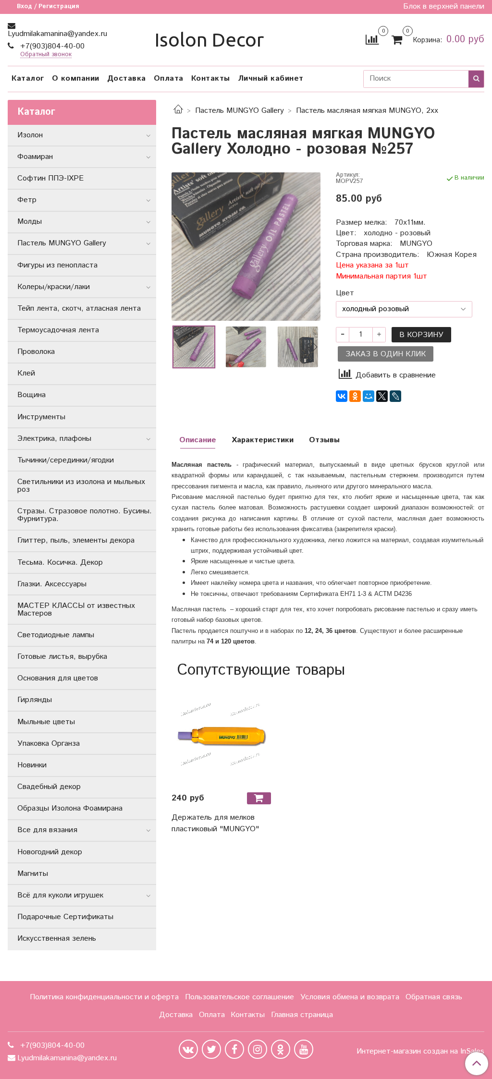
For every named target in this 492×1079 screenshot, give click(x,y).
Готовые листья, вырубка (62, 656)
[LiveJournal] (395, 396)
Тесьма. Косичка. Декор (60, 562)
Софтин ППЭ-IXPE (50, 178)
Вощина (31, 394)
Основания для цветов (57, 678)
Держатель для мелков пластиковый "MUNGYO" (215, 823)
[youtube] (303, 1049)
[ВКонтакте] (341, 396)
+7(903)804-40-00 (51, 46)
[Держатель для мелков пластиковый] (221, 735)
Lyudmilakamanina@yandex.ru (57, 33)
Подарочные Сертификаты (65, 916)
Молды (29, 221)
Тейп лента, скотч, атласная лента (79, 308)
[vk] (188, 1049)
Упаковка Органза (48, 743)
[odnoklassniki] (280, 1049)
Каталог (28, 78)
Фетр (27, 200)
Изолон (30, 135)
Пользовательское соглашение (239, 997)
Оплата (169, 78)
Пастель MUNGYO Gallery (239, 110)
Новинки (32, 765)
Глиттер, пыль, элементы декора (76, 540)
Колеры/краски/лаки (53, 286)
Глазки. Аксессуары (51, 584)
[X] (382, 396)
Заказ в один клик (385, 354)
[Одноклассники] (355, 396)
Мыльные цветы (46, 721)
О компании (75, 78)
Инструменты (41, 417)
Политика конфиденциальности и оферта (104, 997)
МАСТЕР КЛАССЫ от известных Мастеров (76, 609)
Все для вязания (47, 830)
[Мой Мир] (368, 396)
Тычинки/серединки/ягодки (65, 460)
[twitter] (211, 1049)
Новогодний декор (49, 852)
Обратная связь (434, 997)
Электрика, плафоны (54, 438)
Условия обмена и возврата (349, 997)
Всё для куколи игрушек (60, 895)
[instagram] (257, 1049)
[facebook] (234, 1049)
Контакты (210, 78)
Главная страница (302, 1014)
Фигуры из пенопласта (57, 265)
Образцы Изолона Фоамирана (70, 808)
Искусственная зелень (56, 938)
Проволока (36, 351)
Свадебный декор (49, 786)
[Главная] (178, 110)
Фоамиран (35, 156)
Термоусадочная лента (58, 330)
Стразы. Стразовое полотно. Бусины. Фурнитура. (84, 515)
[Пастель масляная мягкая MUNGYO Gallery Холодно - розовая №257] (246, 246)
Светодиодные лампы (55, 635)
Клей (26, 373)
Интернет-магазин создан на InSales (420, 1051)
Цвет (345, 293)
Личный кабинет (271, 78)
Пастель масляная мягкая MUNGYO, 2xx (367, 110)
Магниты (32, 873)
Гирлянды (34, 699)
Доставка (126, 78)
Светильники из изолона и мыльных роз (81, 485)
